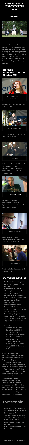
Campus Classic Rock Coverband (14, 4)
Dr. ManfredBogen (14, 194)
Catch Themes (20, 442)
